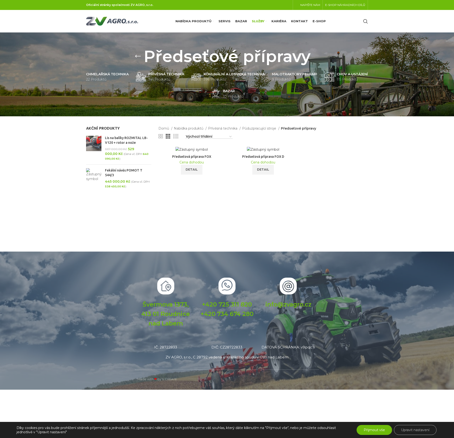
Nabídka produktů (189, 128)
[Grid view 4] (175, 136)
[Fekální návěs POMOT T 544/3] (93, 178)
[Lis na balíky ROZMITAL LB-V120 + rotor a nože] (93, 148)
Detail (192, 169)
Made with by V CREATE (157, 379)
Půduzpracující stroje (259, 128)
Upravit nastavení (415, 430)
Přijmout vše (374, 430)
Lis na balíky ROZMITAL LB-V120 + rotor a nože (126, 140)
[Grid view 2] (160, 136)
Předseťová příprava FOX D (263, 156)
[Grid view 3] (168, 136)
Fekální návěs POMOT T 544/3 (123, 172)
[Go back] (138, 56)
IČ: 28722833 (165, 347)
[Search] (365, 21)
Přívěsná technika (223, 128)
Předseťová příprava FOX (191, 156)
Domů (164, 128)
